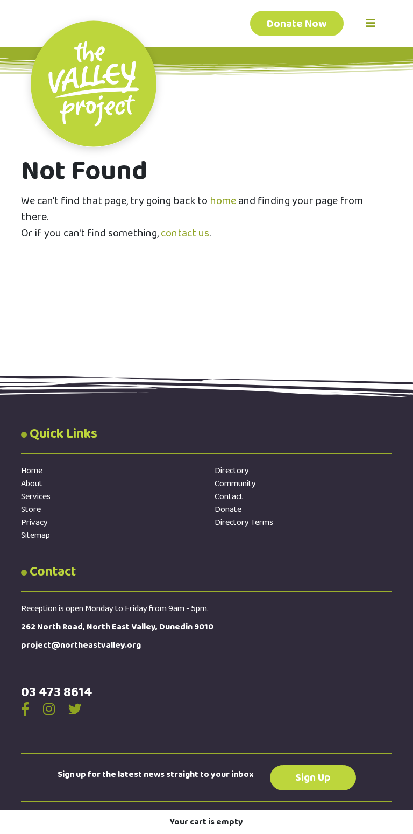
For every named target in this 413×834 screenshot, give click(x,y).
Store (31, 509)
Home (31, 471)
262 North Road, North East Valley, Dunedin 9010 (117, 627)
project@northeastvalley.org (81, 645)
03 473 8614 (56, 692)
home (223, 200)
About (31, 483)
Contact (229, 496)
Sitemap (35, 535)
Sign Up (313, 777)
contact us (185, 233)
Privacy (34, 522)
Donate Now (297, 23)
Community (235, 483)
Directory (232, 471)
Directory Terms (244, 522)
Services (36, 496)
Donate (228, 509)
